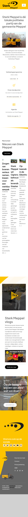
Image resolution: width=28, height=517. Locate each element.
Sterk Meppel (12, 485)
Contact (17, 461)
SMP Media (12, 487)
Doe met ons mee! (20, 458)
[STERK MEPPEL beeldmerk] (4, 456)
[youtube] (17, 445)
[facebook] (4, 445)
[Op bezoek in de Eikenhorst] (22, 161)
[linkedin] (14, 445)
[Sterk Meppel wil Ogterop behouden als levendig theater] (14, 161)
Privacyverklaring (19, 464)
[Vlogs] (14, 284)
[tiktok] (7, 445)
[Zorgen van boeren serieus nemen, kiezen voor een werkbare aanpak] (3, 159)
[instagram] (11, 445)
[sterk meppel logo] (10, 2)
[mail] (21, 445)
